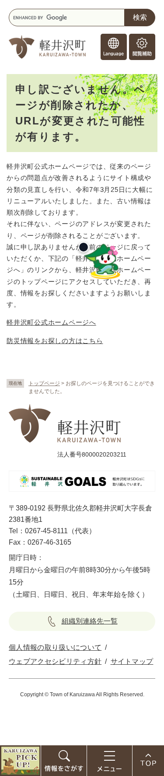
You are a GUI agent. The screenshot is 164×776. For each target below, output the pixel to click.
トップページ (44, 383)
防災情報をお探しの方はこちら (55, 340)
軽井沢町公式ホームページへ (51, 322)
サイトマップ (132, 661)
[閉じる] (83, 247)
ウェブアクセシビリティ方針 (55, 661)
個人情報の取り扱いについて (55, 647)
